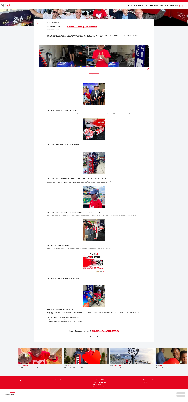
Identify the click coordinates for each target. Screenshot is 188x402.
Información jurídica (146, 381)
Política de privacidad (147, 382)
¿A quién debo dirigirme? (173, 5)
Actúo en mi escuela (20, 387)
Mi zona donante (97, 387)
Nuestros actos (156, 5)
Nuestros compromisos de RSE (101, 389)
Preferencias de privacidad (148, 379)
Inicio (47, 22)
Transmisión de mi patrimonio (60, 385)
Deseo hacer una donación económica (61, 384)
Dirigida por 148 (146, 384)
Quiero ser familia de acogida (22, 384)
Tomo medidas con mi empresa (22, 382)
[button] (145, 68)
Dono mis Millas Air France (59, 387)
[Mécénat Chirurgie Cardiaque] (5, 5)
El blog (50, 22)
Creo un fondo (19, 385)
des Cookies (12, 392)
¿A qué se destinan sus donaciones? (61, 382)
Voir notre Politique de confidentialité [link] (8, 394)
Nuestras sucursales (98, 384)
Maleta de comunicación (99, 382)
